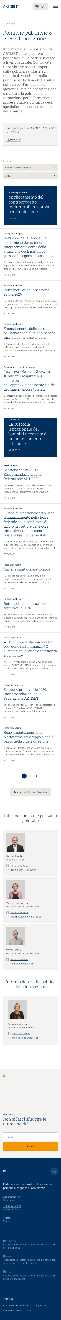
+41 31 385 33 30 (19, 866)
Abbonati (30, 1146)
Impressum (41, 1305)
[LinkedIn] (54, 1171)
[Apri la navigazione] (55, 6)
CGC (29, 1310)
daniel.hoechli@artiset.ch (23, 870)
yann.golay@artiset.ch (21, 963)
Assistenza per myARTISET (17, 1305)
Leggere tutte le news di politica (30, 792)
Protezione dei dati (12, 1310)
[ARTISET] (15, 6)
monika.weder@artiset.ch (25, 1038)
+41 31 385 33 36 (19, 959)
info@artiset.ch (11, 1209)
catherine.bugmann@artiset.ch (26, 916)
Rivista (6, 1218)
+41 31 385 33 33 (12, 1206)
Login (42, 6)
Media (6, 1221)
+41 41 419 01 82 (21, 1033)
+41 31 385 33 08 (19, 912)
